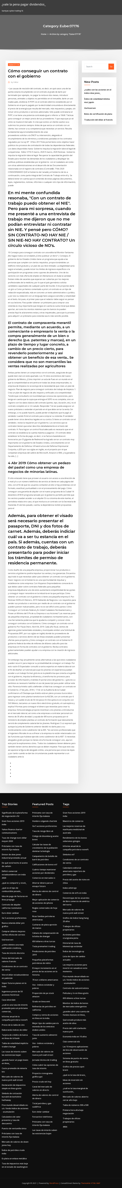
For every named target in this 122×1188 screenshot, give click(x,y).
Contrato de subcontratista (76, 988)
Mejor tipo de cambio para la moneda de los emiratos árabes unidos (45, 1026)
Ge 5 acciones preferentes (14, 918)
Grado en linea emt (41, 1001)
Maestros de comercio (73, 821)
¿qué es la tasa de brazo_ (74, 1075)
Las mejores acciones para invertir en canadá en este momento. (75, 968)
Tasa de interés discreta (13, 953)
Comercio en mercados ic (43, 878)
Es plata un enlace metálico (14, 1158)
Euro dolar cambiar (10, 913)
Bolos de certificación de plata (98, 114)
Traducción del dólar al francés (98, 119)
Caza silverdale (8, 1000)
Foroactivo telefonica (42, 1116)
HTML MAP (95, 1183)
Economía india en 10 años (75, 1036)
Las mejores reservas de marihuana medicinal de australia (74, 829)
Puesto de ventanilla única (14, 1128)
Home (43, 34)
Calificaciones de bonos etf (44, 864)
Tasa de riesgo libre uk (42, 831)
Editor (14, 82)
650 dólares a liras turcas (43, 941)
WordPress (54, 1183)
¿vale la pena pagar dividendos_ (24, 4)
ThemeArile (85, 1183)
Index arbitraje (70, 888)
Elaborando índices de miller (15, 1030)
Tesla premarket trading (43, 946)
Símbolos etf (68, 854)
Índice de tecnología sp (73, 951)
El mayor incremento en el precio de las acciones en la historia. (44, 971)
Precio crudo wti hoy (41, 1081)
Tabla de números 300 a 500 (75, 1105)
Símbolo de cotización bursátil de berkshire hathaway (12, 1096)
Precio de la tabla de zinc (13, 1025)
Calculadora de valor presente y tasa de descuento (11, 1120)
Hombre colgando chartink (44, 821)
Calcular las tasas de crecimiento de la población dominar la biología (45, 847)
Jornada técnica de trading (44, 1060)
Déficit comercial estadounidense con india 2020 (14, 874)
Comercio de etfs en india (74, 893)
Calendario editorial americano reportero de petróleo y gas (74, 871)
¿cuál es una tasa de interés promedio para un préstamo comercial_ (15, 1008)
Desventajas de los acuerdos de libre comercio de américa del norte (76, 901)
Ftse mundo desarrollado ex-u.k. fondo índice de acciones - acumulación (15, 1108)
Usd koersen (90, 108)
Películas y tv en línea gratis (76, 993)
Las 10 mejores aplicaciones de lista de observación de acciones (75, 1050)
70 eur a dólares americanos (45, 979)
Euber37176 (14, 64)
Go (111, 66)
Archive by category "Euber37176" (65, 34)
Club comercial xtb (71, 1041)
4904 (65, 1126)
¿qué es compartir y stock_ (14, 883)
